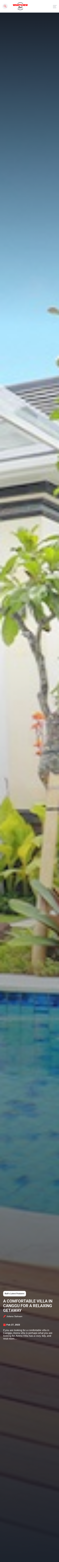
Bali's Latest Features (14, 1294)
